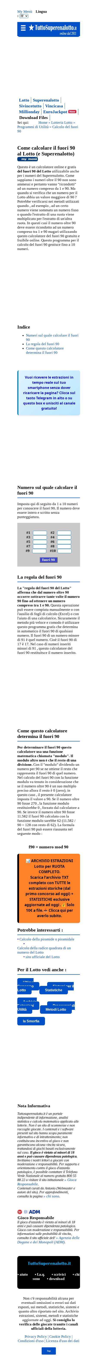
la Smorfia (31, 1021)
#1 (29, 533)
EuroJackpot (55, 111)
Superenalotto (46, 100)
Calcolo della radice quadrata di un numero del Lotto (44, 950)
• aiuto (23, 1274)
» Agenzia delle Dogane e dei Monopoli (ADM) (48, 1240)
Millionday (29, 111)
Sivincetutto (30, 105)
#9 (28, 551)
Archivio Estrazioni (27, 1003)
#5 (29, 542)
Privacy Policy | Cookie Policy (48, 1337)
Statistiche (53, 990)
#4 (53, 537)
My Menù (25, 11)
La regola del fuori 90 (42, 344)
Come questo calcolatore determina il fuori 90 (45, 350)
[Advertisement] (48, 66)
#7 (29, 546)
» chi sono (51, 1196)
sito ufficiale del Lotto (43, 957)
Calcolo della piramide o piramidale (46, 939)
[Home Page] (48, 35)
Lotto (24, 100)
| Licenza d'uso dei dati (62, 1341)
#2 (53, 533)
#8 (53, 546)
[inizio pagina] (48, 1353)
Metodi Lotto (56, 1009)
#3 (29, 537)
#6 (53, 542)
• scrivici (59, 1274)
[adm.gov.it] (48, 1212)
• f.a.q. (40, 1274)
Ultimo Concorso (25, 984)
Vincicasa (54, 105)
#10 (53, 551)
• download (55, 1279)
